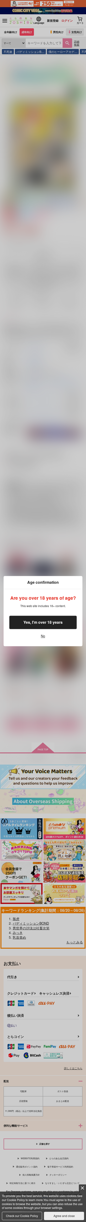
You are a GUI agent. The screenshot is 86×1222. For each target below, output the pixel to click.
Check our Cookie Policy (22, 1216)
